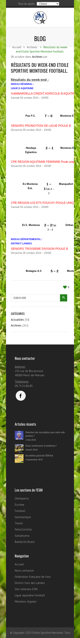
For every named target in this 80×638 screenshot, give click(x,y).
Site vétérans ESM (26, 589)
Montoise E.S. (68, 115)
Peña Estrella (23, 529)
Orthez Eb (71, 225)
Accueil (19, 564)
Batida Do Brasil (25, 542)
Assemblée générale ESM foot (39, 455)
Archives (37, 57)
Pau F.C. (30, 115)
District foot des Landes (30, 583)
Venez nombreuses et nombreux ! (41, 445)
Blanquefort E (67, 184)
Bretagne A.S (34, 270)
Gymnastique (23, 517)
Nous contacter (24, 570)
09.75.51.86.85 (24, 386)
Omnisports (22, 498)
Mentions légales (26, 601)
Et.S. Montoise (31, 225)
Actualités (17, 319)
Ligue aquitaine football (30, 595)
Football (20, 511)
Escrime (19, 504)
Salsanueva (22, 535)
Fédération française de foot (33, 577)
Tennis (19, 523)
